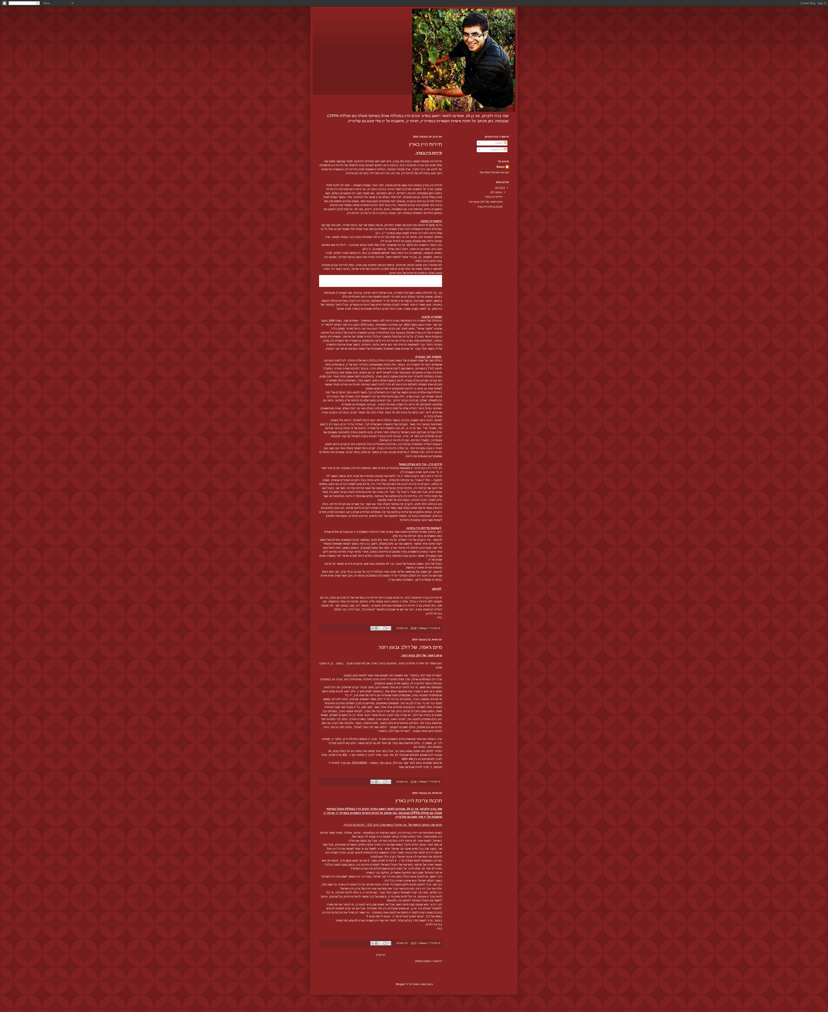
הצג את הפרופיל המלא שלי (494, 172)
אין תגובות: (401, 628)
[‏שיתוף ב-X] (381, 628)
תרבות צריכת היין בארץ (418, 800)
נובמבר (498, 192)
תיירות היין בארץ (425, 144)
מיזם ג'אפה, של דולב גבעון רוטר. (409, 647)
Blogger (400, 984)
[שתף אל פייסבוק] (377, 628)
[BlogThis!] (385, 628)
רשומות (499, 142)
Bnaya (501, 166)
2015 (501, 187)
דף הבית (380, 954)
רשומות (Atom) (423, 961)
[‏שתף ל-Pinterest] (372, 628)
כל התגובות (497, 149)
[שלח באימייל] (389, 628)
